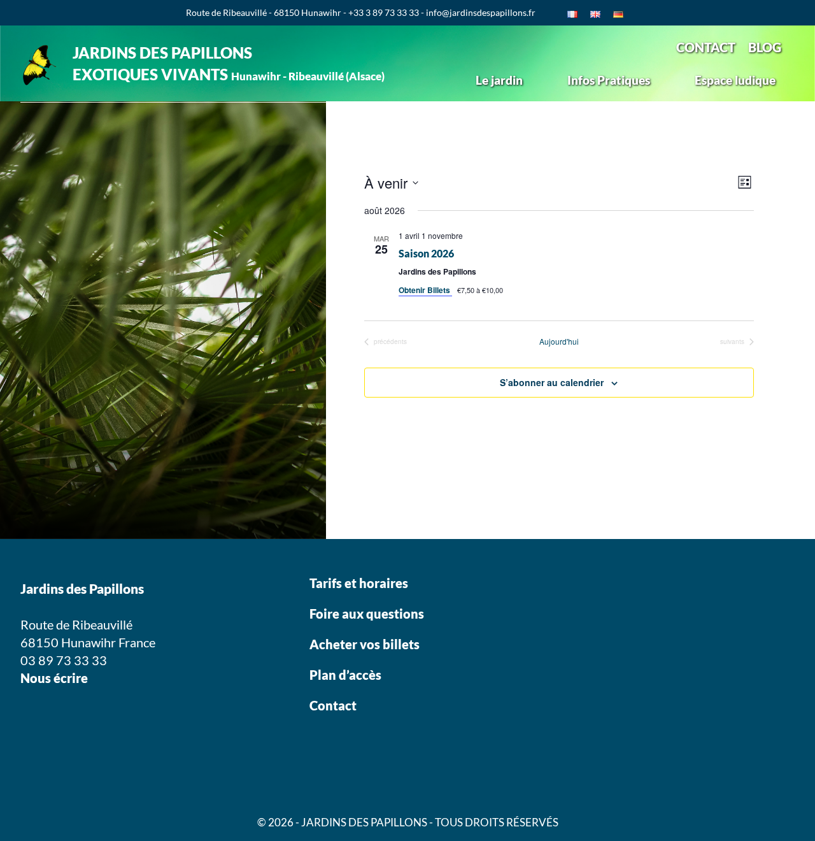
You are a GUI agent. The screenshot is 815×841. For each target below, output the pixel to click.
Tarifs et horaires (358, 583)
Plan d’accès (345, 674)
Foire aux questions (366, 613)
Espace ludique (735, 80)
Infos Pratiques (608, 80)
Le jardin (499, 80)
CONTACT (705, 47)
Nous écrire (54, 678)
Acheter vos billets (365, 644)
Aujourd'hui (559, 341)
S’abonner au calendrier (552, 382)
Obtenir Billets (425, 290)
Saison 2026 (426, 253)
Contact (333, 705)
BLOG (764, 47)
